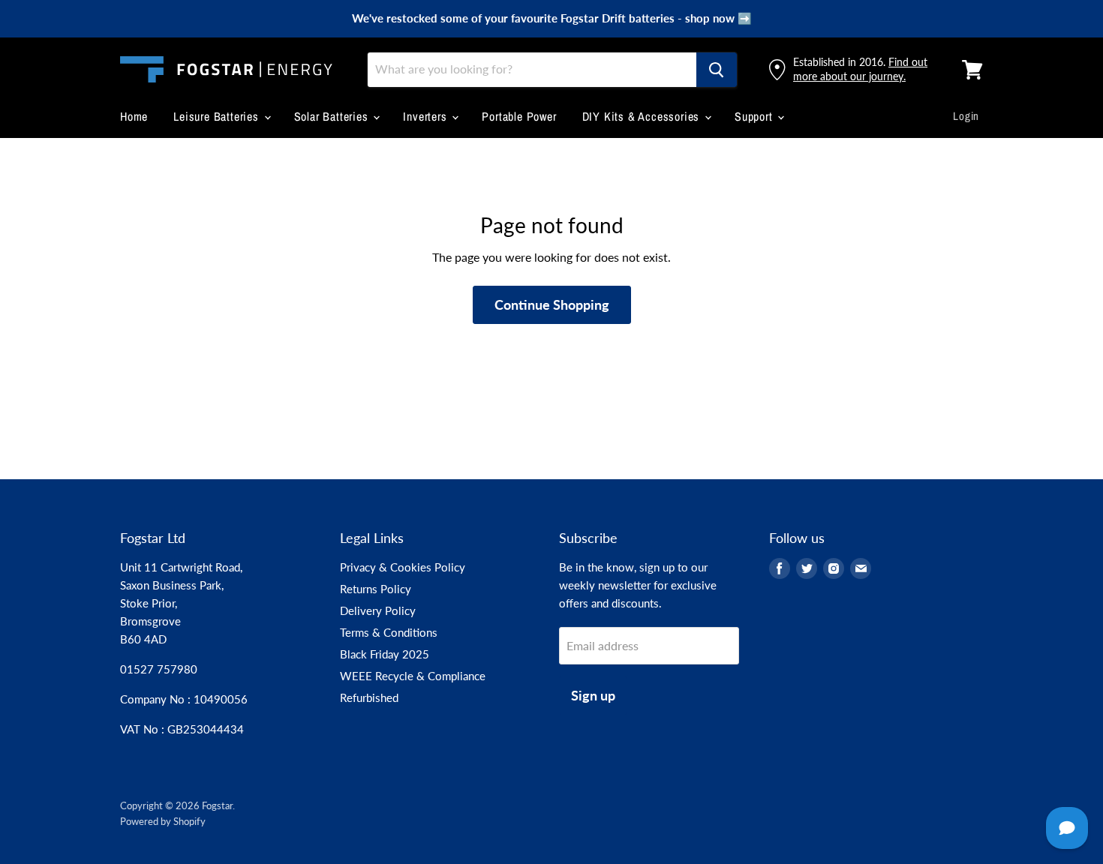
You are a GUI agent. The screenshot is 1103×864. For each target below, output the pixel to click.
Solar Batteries (333, 116)
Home (134, 116)
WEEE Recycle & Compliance (412, 675)
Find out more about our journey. (860, 69)
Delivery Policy (378, 610)
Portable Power (519, 116)
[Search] (716, 69)
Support (755, 116)
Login (966, 116)
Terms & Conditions (388, 632)
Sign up (593, 695)
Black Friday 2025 (384, 654)
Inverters (426, 116)
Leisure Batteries (217, 116)
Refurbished (369, 697)
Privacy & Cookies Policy (402, 567)
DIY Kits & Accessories (642, 116)
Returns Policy (375, 589)
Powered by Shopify (163, 821)
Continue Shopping (551, 304)
